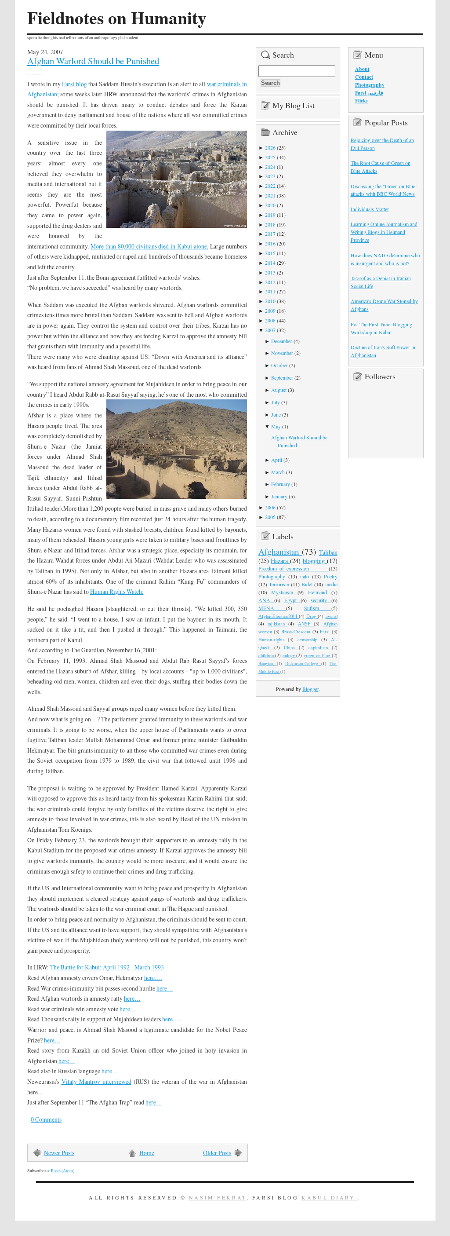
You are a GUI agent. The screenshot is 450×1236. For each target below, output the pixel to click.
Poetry (331, 576)
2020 (270, 204)
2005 (270, 516)
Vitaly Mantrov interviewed (96, 1081)
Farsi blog (74, 84)
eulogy (290, 655)
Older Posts (217, 1152)
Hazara (280, 560)
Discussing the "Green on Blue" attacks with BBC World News (384, 190)
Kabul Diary (329, 1197)
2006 (270, 507)
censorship (309, 639)
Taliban (328, 552)
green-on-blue (318, 655)
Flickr (361, 100)
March (278, 471)
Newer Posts (59, 1152)
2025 (270, 157)
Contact (364, 76)
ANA (266, 599)
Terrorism (280, 584)
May (276, 426)
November (282, 352)
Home (146, 1152)
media (331, 584)
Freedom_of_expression (293, 568)
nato (306, 576)
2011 (270, 291)
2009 (270, 310)
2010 (270, 300)
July (275, 402)
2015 (270, 252)
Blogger (310, 688)
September (282, 377)
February (280, 483)
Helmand (319, 592)
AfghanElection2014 (278, 616)
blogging (315, 560)
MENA (272, 607)
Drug (312, 616)
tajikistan (278, 624)
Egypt (292, 599)
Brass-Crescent (296, 632)
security (321, 599)
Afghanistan (280, 551)
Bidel (307, 584)
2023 (270, 175)
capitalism (320, 647)
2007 (270, 329)
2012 (270, 281)
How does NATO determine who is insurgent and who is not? (385, 259)
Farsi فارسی (369, 92)
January (279, 496)
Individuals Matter (370, 208)
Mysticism (284, 592)
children (267, 655)
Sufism (317, 607)
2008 (270, 320)
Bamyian (267, 663)
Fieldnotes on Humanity (117, 17)
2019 (270, 214)
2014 (270, 262)
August (279, 389)
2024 (270, 166)
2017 (270, 233)
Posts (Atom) (62, 1171)
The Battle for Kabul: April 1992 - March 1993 (107, 967)
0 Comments (46, 1119)
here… (164, 988)
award (332, 616)
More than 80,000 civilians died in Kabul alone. (149, 246)
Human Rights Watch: (117, 591)
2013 (270, 272)
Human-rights (273, 639)
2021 (270, 195)
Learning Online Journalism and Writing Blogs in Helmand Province (384, 231)
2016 (270, 243)
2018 (270, 224)
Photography (273, 576)
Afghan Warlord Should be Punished (93, 61)
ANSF (306, 624)
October (279, 365)
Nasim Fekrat (218, 1197)
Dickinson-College (303, 663)
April (276, 459)
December (281, 340)
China (291, 647)
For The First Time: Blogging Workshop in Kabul (381, 328)
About (362, 69)
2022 (270, 185)
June (276, 414)
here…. (153, 977)
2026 (270, 147)
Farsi (325, 632)
